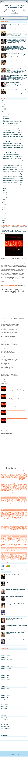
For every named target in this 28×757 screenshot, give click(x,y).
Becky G (14, 480)
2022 (3, 108)
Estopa (12, 500)
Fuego (11, 502)
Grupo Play (22, 504)
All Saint (11, 475)
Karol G (13, 513)
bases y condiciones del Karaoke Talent (10, 285)
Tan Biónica (15, 553)
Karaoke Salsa (3, 715)
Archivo (8, 572)
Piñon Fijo (23, 540)
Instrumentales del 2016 (5, 686)
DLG (26, 489)
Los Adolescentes (4, 521)
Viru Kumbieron (16, 557)
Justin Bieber (20, 512)
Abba (4, 470)
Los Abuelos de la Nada (22, 520)
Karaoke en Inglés (4, 722)
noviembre (5, 114)
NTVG (8, 534)
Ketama (18, 514)
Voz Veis (21, 557)
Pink (12, 540)
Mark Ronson (5, 530)
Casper (20, 486)
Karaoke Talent (17, 225)
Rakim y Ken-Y (24, 541)
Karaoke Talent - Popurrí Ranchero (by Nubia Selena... (13, 178)
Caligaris (11, 484)
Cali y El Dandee (7, 484)
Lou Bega (11, 526)
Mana (23, 528)
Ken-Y (13, 514)
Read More (5, 391)
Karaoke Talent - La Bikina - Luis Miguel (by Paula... (12, 121)
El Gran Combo (23, 497)
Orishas (20, 537)
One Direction (9, 537)
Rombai (11, 547)
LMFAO (23, 515)
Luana (18, 526)
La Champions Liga (7, 516)
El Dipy (20, 497)
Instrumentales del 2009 (5, 670)
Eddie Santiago (14, 496)
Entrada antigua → (23, 426)
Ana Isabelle (14, 476)
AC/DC (2, 470)
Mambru (20, 528)
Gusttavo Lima (24, 505)
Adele (17, 470)
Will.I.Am (11, 558)
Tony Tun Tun (12, 555)
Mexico (24, 225)
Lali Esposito (14, 518)
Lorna (17, 520)
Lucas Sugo (22, 526)
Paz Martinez (18, 539)
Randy (2, 543)
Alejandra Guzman (4, 473)
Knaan (6, 515)
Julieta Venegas (8, 512)
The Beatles (6, 554)
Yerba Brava (18, 559)
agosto (4, 120)
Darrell (7, 492)
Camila (22, 484)
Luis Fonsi (16, 527)
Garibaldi (18, 502)
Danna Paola (25, 491)
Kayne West (21, 513)
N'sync (5, 534)
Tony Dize (8, 555)
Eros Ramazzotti (7, 500)
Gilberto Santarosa (7, 503)
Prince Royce (3, 541)
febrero (4, 197)
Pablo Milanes (13, 538)
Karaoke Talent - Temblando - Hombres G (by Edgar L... (13, 145)
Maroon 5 (10, 530)
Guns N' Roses (7, 505)
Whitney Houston (6, 558)
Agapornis (25, 470)
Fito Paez (7, 501)
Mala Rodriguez (6, 528)
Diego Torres (13, 493)
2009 (3, 220)
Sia (14, 550)
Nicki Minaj (25, 535)
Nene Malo (15, 535)
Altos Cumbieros (16, 475)
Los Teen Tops (6, 526)
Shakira (11, 550)
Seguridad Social (13, 549)
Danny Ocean (3, 492)
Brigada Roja (8, 483)
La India (21, 516)
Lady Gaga (9, 518)
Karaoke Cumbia (4, 701)
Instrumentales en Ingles (5, 697)
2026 (3, 100)
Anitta (20, 477)
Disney (17, 493)
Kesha (15, 514)
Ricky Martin (15, 545)
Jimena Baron (5, 510)
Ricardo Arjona (18, 544)
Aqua (26, 477)
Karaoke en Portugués (5, 726)
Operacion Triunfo (16, 537)
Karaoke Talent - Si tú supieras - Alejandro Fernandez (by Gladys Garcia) (13, 231)
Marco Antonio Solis (21, 529)
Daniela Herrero (9, 491)
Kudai (8, 515)
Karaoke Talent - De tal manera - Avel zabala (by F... (13, 134)
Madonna (25, 527)
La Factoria (17, 516)
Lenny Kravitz (3, 520)
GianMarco (22, 502)
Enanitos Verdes (20, 499)
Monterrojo (2, 534)
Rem (26, 543)
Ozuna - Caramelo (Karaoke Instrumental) (11, 154)
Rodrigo (8, 547)
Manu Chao (5, 529)
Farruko (2, 501)
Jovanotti (2, 511)
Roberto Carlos (3, 547)
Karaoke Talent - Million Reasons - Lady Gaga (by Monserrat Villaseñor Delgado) (16, 411)
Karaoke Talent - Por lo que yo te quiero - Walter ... (12, 161)
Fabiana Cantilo (20, 500)
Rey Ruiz (10, 544)
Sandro (19, 548)
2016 (3, 207)
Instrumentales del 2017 (5, 688)
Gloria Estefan (19, 503)
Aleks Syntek (5, 474)
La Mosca (10, 517)
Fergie (4, 501)
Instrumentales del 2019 (5, 693)
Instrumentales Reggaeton (6, 661)
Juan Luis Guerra (18, 511)
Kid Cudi (25, 514)
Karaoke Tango (4, 717)
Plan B (26, 540)
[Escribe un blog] (2, 381)
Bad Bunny (21, 479)
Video (2, 226)
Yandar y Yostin (10, 559)
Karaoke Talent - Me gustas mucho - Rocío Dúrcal (12, 139)
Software (23, 552)
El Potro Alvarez (10, 498)
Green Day (7, 504)
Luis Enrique (6, 527)
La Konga (24, 516)
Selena (17, 549)
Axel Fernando (22, 478)
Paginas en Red (16, 754)
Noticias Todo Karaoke (5, 728)
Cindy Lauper (17, 488)
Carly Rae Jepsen (11, 486)
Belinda (18, 480)
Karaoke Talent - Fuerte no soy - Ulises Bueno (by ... (13, 125)
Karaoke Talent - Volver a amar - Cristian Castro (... (12, 152)
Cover (13, 225)
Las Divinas (6, 519)
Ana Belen (10, 476)
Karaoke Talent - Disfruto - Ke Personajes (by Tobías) (13, 147)
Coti (12, 489)
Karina (10, 513)
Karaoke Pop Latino (4, 706)
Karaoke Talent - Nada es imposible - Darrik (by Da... (13, 156)
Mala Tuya (12, 528)
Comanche (5, 489)
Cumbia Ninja (22, 489)
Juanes (2, 512)
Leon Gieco (8, 520)
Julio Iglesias (14, 512)
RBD (17, 541)
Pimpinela (10, 540)
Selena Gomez (22, 549)
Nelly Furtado (10, 535)
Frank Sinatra (3, 502)
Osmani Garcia (24, 537)
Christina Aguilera (11, 488)
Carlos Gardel (22, 485)
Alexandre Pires (19, 474)
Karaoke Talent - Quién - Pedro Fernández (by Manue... (13, 130)
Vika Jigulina (20, 556)
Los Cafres (6, 522)
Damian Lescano (3, 491)
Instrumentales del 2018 (5, 690)
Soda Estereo (14, 552)
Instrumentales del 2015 (5, 684)
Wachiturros (25, 557)
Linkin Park (12, 520)
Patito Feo (18, 538)
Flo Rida (11, 501)
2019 (3, 202)
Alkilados (8, 475)
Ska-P (11, 552)
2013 (3, 213)
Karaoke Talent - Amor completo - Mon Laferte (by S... (13, 174)
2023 (3, 106)
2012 (3, 215)
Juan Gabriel (11, 511)
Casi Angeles (16, 486)
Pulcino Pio (12, 541)
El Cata (6, 497)
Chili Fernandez (21, 487)
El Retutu (21, 498)
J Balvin (6, 507)
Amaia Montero (22, 475)
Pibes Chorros (5, 540)
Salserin (12, 548)
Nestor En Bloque (20, 535)
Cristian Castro (17, 489)
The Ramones (15, 554)
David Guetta (22, 492)
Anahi (18, 476)
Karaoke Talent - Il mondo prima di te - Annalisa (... (12, 185)
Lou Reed (15, 526)
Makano (2, 528)
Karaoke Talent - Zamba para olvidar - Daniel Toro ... (13, 163)
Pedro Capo (23, 539)
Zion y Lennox (5, 560)
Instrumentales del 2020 (5, 695)
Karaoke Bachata (4, 699)
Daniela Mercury (14, 491)
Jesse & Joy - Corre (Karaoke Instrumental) (14, 46)
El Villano (6, 499)
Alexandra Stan (14, 474)
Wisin (19, 558)
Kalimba (25, 512)
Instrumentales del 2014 (5, 681)
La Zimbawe (5, 518)
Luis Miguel (21, 527)
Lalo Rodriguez (18, 518)
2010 (3, 218)
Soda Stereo (18, 552)
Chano (4, 487)
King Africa (2, 515)
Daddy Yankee (4, 490)
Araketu (2, 478)
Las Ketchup (11, 519)
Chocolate (5, 488)
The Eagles (11, 554)
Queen (15, 541)
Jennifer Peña (16, 509)
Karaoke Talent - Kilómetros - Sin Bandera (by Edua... (13, 136)
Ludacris (2, 527)
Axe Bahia (17, 478)
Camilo (25, 484)
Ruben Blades (3, 548)
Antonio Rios (23, 477)
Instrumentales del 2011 (5, 675)
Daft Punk (10, 490)
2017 (3, 205)
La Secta (23, 517)
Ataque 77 (8, 478)
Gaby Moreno (15, 502)
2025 (3, 102)
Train (16, 555)
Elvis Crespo (11, 499)
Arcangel (4, 478)
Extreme (15, 500)
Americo (7, 476)
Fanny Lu (25, 500)
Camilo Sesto (3, 485)
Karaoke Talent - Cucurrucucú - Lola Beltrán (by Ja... (13, 150)
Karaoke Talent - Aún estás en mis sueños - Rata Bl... (13, 180)
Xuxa (7, 559)
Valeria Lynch (5, 556)
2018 (3, 204)
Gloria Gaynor (25, 503)
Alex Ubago (10, 474)
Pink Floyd (15, 540)
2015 (3, 209)
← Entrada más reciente (5, 426)
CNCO (23, 483)
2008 (3, 222)
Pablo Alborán (8, 538)
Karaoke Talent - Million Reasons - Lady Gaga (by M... (13, 165)
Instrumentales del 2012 (5, 677)
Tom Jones (4, 555)
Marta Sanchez (15, 530)
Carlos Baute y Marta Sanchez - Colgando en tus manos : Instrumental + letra (15, 61)
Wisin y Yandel (23, 558)
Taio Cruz (11, 553)
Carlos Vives (5, 486)
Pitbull (19, 540)
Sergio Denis (7, 550)
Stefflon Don (5, 553)
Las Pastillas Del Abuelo (18, 519)
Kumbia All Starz (13, 515)
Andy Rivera (7, 477)
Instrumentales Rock (5, 664)
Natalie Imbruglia (24, 534)
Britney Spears (14, 483)
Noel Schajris (22, 536)
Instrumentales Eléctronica (6, 655)
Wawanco (2, 558)
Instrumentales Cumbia (5, 652)
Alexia (24, 474)
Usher (2, 556)
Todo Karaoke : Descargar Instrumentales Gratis (14, 6)
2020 (3, 111)
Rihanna (19, 545)
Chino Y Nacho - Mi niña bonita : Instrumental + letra (16, 31)
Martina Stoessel (21, 530)
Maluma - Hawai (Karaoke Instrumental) (10, 123)
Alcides (26, 471)
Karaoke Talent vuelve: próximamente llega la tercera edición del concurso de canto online (16, 611)
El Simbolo (24, 498)
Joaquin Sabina (11, 510)
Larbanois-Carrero (24, 518)
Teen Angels (25, 553)
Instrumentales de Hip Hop (6, 668)
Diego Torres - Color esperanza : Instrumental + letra (16, 39)
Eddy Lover (20, 496)
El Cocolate (10, 497)
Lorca (15, 520)
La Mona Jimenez (5, 517)
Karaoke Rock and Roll (5, 713)
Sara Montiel (23, 548)
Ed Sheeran (9, 496)
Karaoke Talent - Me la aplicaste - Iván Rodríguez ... (13, 167)
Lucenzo (26, 526)
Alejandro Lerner (20, 473)
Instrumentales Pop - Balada (6, 659)
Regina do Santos (20, 543)
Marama (8, 529)
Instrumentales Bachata (5, 650)
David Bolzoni (16, 492)
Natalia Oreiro (17, 534)
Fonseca (13, 501)
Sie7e (17, 550)
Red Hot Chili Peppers (12, 543)
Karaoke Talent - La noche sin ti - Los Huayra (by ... (12, 184)
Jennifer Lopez (10, 509)
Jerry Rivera (21, 509)
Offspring (4, 537)
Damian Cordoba (24, 490)
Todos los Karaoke (4, 735)
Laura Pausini (24, 519)
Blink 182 (15, 481)
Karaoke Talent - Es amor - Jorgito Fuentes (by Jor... (13, 173)
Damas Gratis (18, 490)
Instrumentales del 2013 (5, 679)
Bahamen (25, 479)
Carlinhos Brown (12, 485)
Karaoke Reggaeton (4, 710)
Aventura (11, 478)
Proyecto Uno (8, 541)
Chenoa (10, 487)
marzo (4, 195)
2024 (3, 104)
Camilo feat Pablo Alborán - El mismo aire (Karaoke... (13, 169)
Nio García (9, 536)
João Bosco (6, 511)
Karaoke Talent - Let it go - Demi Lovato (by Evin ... (12, 158)
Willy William (15, 558)
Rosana (25, 547)
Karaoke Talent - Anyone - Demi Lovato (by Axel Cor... (13, 128)
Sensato (26, 549)
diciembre (5, 112)
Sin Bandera (7, 552)
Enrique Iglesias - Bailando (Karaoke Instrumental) (15, 589)
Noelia (26, 536)
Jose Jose (25, 510)
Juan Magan (24, 511)
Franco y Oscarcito (24, 501)
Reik (24, 543)
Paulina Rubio (7, 539)
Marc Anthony (14, 529)
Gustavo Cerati (13, 505)
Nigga (6, 536)
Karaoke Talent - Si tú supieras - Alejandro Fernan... (13, 149)
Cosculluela (9, 489)
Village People (25, 556)
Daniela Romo (20, 491)
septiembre (5, 118)
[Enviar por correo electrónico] (1, 381)
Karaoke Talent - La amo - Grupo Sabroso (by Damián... (13, 138)
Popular (3, 572)
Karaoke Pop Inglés (4, 704)
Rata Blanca (6, 543)
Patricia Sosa (23, 538)
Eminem (15, 499)
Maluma (16, 528)
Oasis (2, 537)
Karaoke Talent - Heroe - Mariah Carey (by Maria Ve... (13, 132)
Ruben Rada (8, 548)
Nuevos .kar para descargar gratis (13, 82)
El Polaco (5, 498)
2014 (3, 211)
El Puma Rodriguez (16, 498)
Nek (7, 535)
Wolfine (4, 559)
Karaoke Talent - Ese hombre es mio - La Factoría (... (13, 141)
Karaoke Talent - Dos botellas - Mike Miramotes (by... (13, 160)
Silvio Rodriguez (21, 550)
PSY (4, 538)
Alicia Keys (4, 475)
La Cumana (13, 516)
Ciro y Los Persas (22, 488)
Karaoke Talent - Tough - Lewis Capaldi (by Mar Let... (13, 127)
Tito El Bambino (21, 554)
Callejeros (14, 484)
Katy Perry (17, 513)
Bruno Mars (19, 483)
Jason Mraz (5, 509)
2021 (3, 109)
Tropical (24, 555)
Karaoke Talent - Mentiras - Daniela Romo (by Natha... (13, 171)
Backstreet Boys (15, 479)
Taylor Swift (20, 553)
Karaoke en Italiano (4, 724)
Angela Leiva (16, 477)
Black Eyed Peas (10, 481)
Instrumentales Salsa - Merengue (7, 666)
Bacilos (4, 479)
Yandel (14, 559)
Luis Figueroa (11, 527)
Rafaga (20, 541)
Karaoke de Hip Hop (5, 719)
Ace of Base (13, 470)
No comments (6, 233)
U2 (26, 555)
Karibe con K (6, 513)
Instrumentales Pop (4, 657)
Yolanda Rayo (22, 559)
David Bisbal (11, 492)
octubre (4, 116)
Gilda (11, 503)
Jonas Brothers (16, 510)
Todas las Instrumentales (5, 733)
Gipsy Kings (15, 503)
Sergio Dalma (3, 550)
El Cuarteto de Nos (15, 497)
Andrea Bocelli (21, 476)
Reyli (13, 544)
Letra (21, 225)
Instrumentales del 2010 (5, 673)
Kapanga (2, 513)
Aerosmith (21, 470)
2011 (3, 216)
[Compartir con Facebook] (5, 381)
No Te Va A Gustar (15, 536)
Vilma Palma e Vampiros (5, 557)
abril (4, 194)
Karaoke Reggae (4, 708)
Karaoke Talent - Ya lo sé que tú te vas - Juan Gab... (13, 176)
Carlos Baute (17, 485)
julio (4, 188)
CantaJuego (7, 485)
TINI (8, 553)
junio (4, 190)
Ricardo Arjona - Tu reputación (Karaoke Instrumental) (16, 24)
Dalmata (13, 490)
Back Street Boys (9, 479)
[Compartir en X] (4, 381)
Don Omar (5, 494)
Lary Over (2, 519)
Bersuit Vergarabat (23, 480)
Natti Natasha (3, 535)
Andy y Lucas (11, 477)
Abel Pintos (8, 470)
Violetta (11, 557)
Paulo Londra (12, 539)
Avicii (14, 478)
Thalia (2, 554)
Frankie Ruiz (7, 502)
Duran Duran (5, 496)
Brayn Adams (3, 483)
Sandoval (16, 548)
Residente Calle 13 (4, 544)
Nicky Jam (3, 536)
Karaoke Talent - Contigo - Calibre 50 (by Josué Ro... (13, 143)
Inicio (2, 225)
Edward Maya (24, 496)
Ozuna (2, 538)
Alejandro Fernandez (7, 225)
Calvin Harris (19, 484)
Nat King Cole (12, 534)
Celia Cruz (23, 486)
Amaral (4, 476)
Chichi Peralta (15, 487)
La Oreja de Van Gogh (16, 517)
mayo (4, 192)
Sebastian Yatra (7, 549)
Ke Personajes (9, 514)
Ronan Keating (21, 547)
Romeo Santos (16, 547)
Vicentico (10, 556)
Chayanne (7, 487)
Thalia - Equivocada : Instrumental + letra (14, 53)
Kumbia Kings (18, 515)
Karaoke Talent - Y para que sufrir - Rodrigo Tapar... (12, 182)
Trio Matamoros (20, 555)
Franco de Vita (18, 501)
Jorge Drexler (21, 510)
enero (4, 199)
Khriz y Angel (22, 514)
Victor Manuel (14, 556)
